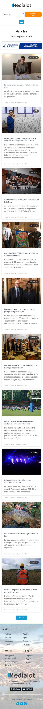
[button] (21, 22)
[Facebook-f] (17, 703)
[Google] (25, 703)
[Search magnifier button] (23, 14)
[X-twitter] (21, 703)
